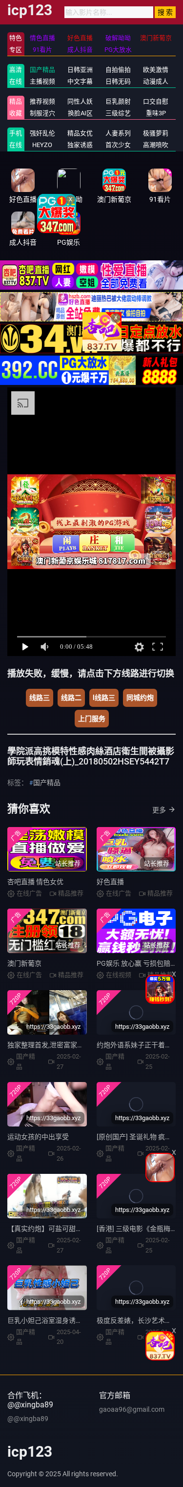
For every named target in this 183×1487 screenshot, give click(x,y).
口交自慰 (155, 101)
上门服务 (91, 718)
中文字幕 (80, 81)
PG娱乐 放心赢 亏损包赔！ (137, 963)
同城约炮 (140, 697)
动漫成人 (155, 81)
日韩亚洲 (80, 69)
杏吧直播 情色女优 (35, 882)
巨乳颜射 (118, 101)
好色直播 (110, 882)
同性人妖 (80, 101)
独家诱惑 (80, 145)
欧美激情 (155, 69)
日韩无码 (118, 81)
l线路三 (104, 697)
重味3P (156, 113)
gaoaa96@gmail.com (131, 1409)
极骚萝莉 (155, 133)
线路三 (39, 697)
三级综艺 (118, 113)
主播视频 (42, 81)
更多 (159, 810)
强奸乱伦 (42, 133)
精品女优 (80, 133)
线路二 (71, 697)
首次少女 (118, 145)
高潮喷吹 (155, 145)
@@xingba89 (27, 1419)
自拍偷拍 (118, 69)
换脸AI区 (80, 113)
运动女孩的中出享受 (38, 1137)
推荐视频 (42, 101)
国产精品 (42, 69)
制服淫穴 (42, 113)
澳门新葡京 (24, 963)
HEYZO (42, 145)
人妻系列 (118, 133)
